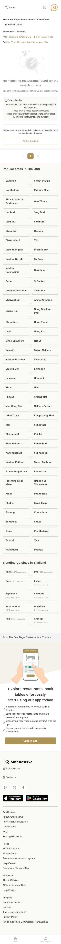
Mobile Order (10, 853)
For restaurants (11, 848)
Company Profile (12, 902)
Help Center (9, 863)
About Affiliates (10, 880)
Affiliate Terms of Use (14, 885)
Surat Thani (48, 36)
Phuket (36, 36)
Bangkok (13, 36)
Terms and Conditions (14, 912)
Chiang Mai (25, 36)
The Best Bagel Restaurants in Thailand (30, 637)
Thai (13, 42)
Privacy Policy (10, 916)
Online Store (9, 826)
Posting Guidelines (13, 836)
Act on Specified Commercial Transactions (25, 921)
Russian (21, 42)
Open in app (30, 740)
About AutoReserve (13, 816)
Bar (46, 42)
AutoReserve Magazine (15, 821)
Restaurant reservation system (19, 858)
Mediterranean (35, 42)
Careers (7, 907)
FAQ (5, 831)
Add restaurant (30, 140)
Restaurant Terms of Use (16, 868)
